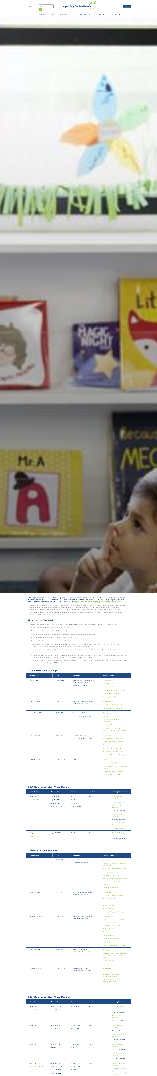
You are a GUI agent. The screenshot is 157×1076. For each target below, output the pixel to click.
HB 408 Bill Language (109, 898)
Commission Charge (109, 684)
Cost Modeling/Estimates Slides (113, 895)
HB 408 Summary (108, 902)
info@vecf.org (63, 615)
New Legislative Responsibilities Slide (115, 878)
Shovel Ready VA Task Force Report (114, 705)
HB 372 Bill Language (109, 929)
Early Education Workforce (83, 14)
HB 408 (32, 1029)
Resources (102, 14)
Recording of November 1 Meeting (113, 985)
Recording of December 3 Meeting (114, 775)
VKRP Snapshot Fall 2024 (111, 693)
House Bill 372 (34, 1010)
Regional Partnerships (60, 14)
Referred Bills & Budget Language (113, 687)
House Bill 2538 (35, 800)
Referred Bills (107, 716)
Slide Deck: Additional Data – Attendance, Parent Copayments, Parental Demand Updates (113, 974)
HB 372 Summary (108, 932)
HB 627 (32, 1048)
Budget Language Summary (111, 938)
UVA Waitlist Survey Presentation (113, 748)
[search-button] (40, 9)
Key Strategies (107, 942)
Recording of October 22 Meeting (113, 755)
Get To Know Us (41, 14)
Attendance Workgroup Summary (113, 742)
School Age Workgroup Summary (113, 738)
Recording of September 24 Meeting (114, 725)
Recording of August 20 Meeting (113, 708)
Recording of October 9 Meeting (113, 964)
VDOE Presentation (109, 745)
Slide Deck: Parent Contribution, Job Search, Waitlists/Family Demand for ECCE (114, 955)
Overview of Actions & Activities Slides (115, 869)
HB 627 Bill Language (109, 905)
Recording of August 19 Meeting (113, 912)
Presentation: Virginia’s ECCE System (114, 763)
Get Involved (116, 14)
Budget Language (108, 935)
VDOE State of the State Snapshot (113, 690)
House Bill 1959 (34, 836)
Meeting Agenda (108, 680)
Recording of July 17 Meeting (112, 697)
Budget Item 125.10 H (36, 1066)
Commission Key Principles (111, 925)
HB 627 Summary (108, 908)
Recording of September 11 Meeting (114, 945)
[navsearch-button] (40, 3)
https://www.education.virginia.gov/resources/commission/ (97, 602)
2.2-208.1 (56, 624)
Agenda (105, 759)
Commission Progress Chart (111, 875)
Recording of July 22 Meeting (112, 887)
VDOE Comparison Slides (111, 872)
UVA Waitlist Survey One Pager (112, 751)
